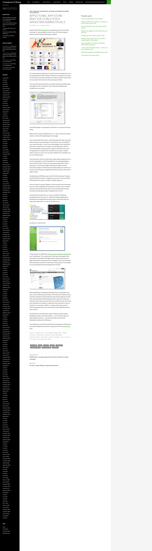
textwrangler (46, 347)
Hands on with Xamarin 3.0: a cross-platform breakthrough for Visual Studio (93, 39)
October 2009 (6, 437)
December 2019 (6, 185)
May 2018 (5, 224)
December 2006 (6, 509)
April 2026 (5, 84)
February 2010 (6, 429)
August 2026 (6, 78)
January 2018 (6, 232)
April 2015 (5, 298)
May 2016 (5, 272)
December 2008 (6, 458)
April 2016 (5, 274)
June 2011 (5, 395)
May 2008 (5, 473)
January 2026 (6, 90)
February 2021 (6, 164)
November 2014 (6, 308)
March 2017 (5, 251)
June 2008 (5, 471)
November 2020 (6, 169)
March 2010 (5, 427)
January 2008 (6, 482)
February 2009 (6, 454)
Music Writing (46, 2)
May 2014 (5, 321)
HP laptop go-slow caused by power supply (93, 35)
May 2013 (5, 346)
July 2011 (5, 393)
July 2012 (5, 367)
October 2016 (6, 262)
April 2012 (5, 374)
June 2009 (5, 446)
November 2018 (6, 211)
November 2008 (6, 460)
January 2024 (6, 122)
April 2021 (5, 160)
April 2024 (5, 116)
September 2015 (6, 287)
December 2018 (6, 209)
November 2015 (6, 283)
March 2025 (5, 105)
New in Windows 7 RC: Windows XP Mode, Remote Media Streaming (93, 43)
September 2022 (6, 139)
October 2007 (6, 488)
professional (44, 11)
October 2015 (6, 285)
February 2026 (6, 88)
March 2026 (5, 86)
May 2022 (5, 145)
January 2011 (6, 405)
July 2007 (5, 494)
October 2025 (6, 95)
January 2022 (6, 152)
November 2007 (6, 486)
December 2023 (6, 124)
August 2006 (6, 515)
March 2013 (5, 350)
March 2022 (5, 150)
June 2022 (5, 143)
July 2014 (5, 317)
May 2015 (5, 295)
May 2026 (5, 82)
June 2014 (5, 319)
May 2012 (5, 372)
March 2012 (5, 376)
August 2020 (6, 173)
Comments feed (6, 531)
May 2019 (5, 198)
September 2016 (6, 264)
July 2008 (5, 469)
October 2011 (6, 386)
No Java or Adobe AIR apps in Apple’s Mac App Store (44, 364)
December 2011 (6, 382)
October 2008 (6, 463)
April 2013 (5, 348)
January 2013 (6, 355)
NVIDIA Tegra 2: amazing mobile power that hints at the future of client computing (49, 357)
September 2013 (6, 338)
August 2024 (6, 111)
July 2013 (5, 342)
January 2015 (6, 304)
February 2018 (6, 230)
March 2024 (5, 118)
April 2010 (5, 425)
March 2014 (5, 325)
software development (62, 11)
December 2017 (6, 234)
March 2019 (5, 202)
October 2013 (6, 336)
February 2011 (6, 403)
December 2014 (6, 306)
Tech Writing (35, 2)
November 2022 (6, 135)
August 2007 (6, 492)
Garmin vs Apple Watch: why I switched (92, 18)
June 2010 (5, 420)
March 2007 (5, 503)
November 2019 (6, 188)
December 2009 (6, 433)
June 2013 (5, 344)
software (51, 11)
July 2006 (5, 518)
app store (33, 345)
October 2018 (6, 213)
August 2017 (6, 240)
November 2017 (6, 236)
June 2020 (5, 177)
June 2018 (5, 221)
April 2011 (5, 399)
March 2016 (5, 276)
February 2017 (6, 253)
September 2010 (6, 414)
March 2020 (5, 181)
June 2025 (5, 101)
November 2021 (6, 154)
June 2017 (5, 245)
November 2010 (6, 410)
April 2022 (5, 147)
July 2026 (5, 80)
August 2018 (6, 217)
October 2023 (6, 126)
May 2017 (5, 247)
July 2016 (5, 268)
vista (31, 12)
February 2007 (6, 505)
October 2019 (6, 190)
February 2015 (6, 302)
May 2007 (5, 499)
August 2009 (6, 441)
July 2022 (5, 141)
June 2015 (5, 293)
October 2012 (6, 361)
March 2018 (5, 228)
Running (71, 2)
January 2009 (6, 456)
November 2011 (6, 384)
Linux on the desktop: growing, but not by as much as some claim (10, 24)
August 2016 (6, 266)
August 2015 (6, 289)
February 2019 (6, 205)
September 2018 (6, 215)
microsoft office (35, 347)
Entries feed (5, 529)
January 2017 (6, 255)
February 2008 (6, 479)
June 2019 (5, 196)
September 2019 (6, 192)
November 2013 (6, 334)
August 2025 (6, 99)
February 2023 (6, 133)
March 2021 (5, 162)
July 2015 (5, 291)
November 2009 (6, 435)
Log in (4, 527)
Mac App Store (46, 30)
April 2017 (5, 249)
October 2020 (6, 171)
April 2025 (5, 103)
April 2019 (5, 200)
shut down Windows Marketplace (60, 254)
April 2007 (5, 501)
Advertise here (79, 2)
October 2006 (6, 513)
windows (36, 12)
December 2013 (6, 331)
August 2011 (6, 391)
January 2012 (6, 380)
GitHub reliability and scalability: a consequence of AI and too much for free (94, 22)
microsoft (36, 11)
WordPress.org (6, 533)
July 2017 (5, 243)
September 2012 (6, 363)
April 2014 (5, 323)
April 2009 (5, 450)
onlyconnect (46, 25)
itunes (52, 345)
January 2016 (6, 281)
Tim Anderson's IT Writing (12, 2)
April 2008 (5, 475)
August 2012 (6, 365)
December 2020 (6, 166)
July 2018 (5, 219)
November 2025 (6, 92)
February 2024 (6, 120)
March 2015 (5, 300)
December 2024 (6, 107)
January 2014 (6, 329)
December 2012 (6, 357)
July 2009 (5, 444)
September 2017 (6, 238)
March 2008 (5, 477)
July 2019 (5, 194)
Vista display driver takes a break (90, 55)
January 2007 (6, 507)
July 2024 (5, 114)
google (46, 345)
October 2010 (6, 412)
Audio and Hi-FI (57, 2)
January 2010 (6, 431)
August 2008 (6, 467)
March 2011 (5, 401)
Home (28, 2)
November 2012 (6, 359)
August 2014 (6, 315)
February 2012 (6, 378)
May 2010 (5, 422)
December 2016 (6, 257)
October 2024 (6, 109)
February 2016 (6, 279)
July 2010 (5, 418)
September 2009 (6, 439)
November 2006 (6, 511)
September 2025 (6, 97)
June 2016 (5, 270)
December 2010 (6, 408)
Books (64, 2)
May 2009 (5, 448)
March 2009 (5, 452)
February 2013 (6, 353)
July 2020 (5, 175)
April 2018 (5, 226)
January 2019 (6, 207)
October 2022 (6, 137)
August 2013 (6, 340)
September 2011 (6, 389)
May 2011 (5, 397)
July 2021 (5, 156)
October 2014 (6, 310)
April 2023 (5, 130)
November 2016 (6, 260)
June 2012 (5, 370)
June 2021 (5, 158)
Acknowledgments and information (94, 2)
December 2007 (6, 484)
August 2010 (6, 416)
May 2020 (5, 179)
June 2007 (5, 496)
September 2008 (6, 465)
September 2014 (6, 312)
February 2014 (6, 327)
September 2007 (6, 490)
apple (31, 11)
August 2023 (6, 128)
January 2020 (6, 183)
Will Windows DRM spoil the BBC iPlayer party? (94, 52)
